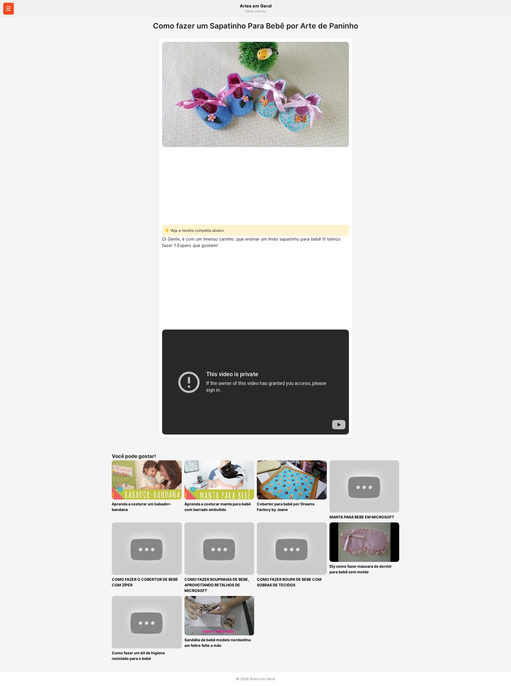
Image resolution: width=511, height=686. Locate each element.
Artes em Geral (255, 6)
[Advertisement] (255, 184)
